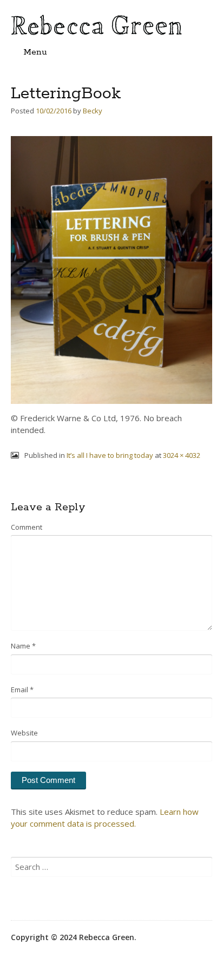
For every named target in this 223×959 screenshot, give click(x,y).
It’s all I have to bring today (110, 455)
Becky (92, 111)
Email (22, 689)
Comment (26, 527)
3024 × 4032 (181, 455)
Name (23, 646)
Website (24, 733)
